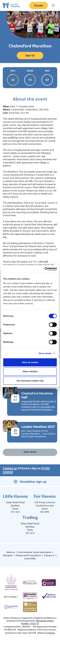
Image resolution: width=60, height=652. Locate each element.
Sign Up (30, 55)
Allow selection (30, 371)
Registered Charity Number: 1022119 (37, 622)
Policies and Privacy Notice (28, 555)
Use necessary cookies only (30, 380)
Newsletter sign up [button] (33, 482)
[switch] (53, 324)
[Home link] (11, 5)
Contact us (10, 468)
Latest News (30, 558)
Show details (45, 353)
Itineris (51, 633)
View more (30, 451)
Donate (38, 5)
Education (8, 555)
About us (10, 552)
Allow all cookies (30, 362)
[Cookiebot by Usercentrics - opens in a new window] (44, 269)
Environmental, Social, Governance (34, 552)
